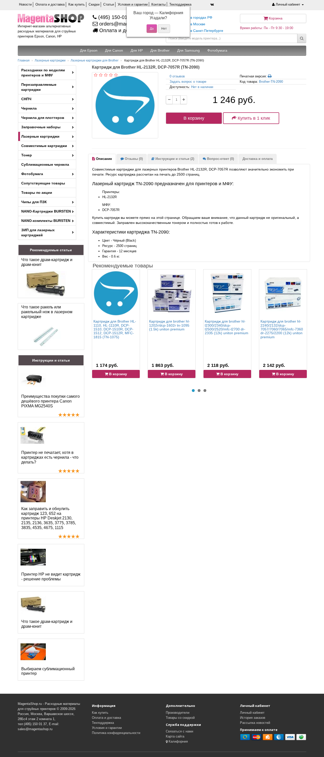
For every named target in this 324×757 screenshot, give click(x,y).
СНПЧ (26, 99)
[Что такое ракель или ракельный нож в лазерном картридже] (46, 335)
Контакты (158, 4)
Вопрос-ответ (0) (220, 159)
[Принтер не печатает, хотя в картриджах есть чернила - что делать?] (33, 435)
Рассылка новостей (255, 723)
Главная (24, 60)
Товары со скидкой (180, 718)
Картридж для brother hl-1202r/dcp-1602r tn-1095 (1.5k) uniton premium (169, 325)
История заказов (252, 718)
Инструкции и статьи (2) (174, 159)
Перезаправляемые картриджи (38, 87)
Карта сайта (175, 736)
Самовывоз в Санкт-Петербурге (196, 31)
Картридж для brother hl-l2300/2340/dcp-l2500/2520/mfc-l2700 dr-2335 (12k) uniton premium (226, 327)
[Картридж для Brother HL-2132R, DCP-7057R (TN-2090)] (125, 105)
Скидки (94, 4)
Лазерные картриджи (50, 60)
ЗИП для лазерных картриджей (38, 232)
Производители (177, 712)
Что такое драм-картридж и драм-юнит (46, 262)
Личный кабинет (252, 712)
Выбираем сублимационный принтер (48, 671)
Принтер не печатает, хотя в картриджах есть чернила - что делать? (49, 457)
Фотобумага (32, 174)
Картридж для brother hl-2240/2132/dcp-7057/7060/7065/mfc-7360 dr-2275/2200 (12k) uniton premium (281, 329)
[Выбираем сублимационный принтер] (33, 651)
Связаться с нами (179, 731)
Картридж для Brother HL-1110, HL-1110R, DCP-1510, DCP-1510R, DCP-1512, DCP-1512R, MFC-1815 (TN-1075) (114, 329)
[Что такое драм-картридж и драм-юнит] (46, 283)
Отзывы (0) (133, 159)
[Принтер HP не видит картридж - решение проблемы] (33, 557)
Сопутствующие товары (43, 183)
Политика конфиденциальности (116, 733)
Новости (25, 4)
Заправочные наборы (40, 127)
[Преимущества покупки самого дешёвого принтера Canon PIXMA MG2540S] (33, 379)
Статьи (108, 4)
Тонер (26, 155)
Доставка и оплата (257, 159)
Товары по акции (36, 193)
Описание (103, 159)
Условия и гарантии (133, 4)
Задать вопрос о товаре (188, 81)
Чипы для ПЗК (34, 202)
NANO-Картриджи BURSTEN (46, 211)
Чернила (29, 108)
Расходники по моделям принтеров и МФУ (43, 72)
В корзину (194, 118)
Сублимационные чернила (45, 164)
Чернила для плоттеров (42, 118)
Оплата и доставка (50, 4)
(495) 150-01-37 (116, 17)
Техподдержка (180, 4)
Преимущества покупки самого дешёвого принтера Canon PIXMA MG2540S (50, 401)
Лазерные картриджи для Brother (94, 60)
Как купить (76, 4)
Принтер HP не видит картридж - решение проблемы (50, 576)
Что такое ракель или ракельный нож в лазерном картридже (46, 312)
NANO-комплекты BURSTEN (45, 221)
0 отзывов (177, 76)
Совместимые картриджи (44, 146)
